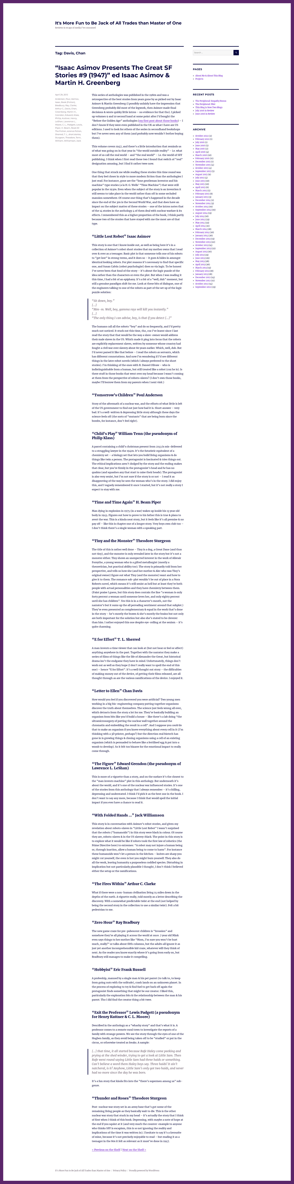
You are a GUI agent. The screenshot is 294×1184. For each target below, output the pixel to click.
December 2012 (202, 277)
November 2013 (202, 242)
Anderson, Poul (62, 99)
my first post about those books (158, 120)
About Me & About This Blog (209, 75)
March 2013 (201, 267)
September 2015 (203, 171)
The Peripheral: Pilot (205, 104)
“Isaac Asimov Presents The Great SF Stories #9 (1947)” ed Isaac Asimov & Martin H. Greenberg (113, 75)
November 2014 (203, 203)
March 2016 (201, 155)
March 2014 (201, 229)
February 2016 (202, 158)
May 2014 (200, 222)
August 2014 (201, 213)
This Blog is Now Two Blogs (208, 107)
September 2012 (203, 287)
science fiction (74, 131)
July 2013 (199, 255)
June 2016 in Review (205, 114)
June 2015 (200, 181)
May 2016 (200, 148)
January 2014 (201, 235)
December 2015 (202, 161)
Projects (199, 79)
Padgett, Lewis (74, 124)
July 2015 (199, 177)
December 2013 (202, 239)
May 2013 (199, 261)
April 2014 (200, 226)
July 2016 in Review (204, 110)
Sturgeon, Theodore (65, 137)
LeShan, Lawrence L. (65, 121)
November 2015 (203, 165)
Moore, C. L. (60, 124)
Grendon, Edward (64, 115)
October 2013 (201, 245)
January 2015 (201, 197)
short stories (75, 134)
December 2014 (202, 200)
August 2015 (201, 174)
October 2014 (201, 206)
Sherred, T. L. (61, 134)
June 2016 (200, 145)
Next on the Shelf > (134, 1149)
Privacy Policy (119, 1170)
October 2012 (201, 284)
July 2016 (199, 142)
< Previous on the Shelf (106, 1149)
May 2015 (200, 184)
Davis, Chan (71, 108)
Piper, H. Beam (62, 128)
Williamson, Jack (72, 141)
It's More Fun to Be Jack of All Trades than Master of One (118, 23)
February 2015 (202, 193)
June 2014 (200, 219)
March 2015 (201, 190)
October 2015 (201, 168)
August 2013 (201, 251)
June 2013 (200, 258)
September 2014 (203, 210)
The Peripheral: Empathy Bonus (210, 101)
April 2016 (200, 152)
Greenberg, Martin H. (65, 112)
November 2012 (203, 280)
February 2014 (202, 232)
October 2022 (201, 136)
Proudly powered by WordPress (144, 1170)
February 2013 (202, 271)
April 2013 (200, 264)
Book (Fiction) (68, 102)
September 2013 (203, 248)
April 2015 (200, 187)
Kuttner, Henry (69, 118)
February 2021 (202, 139)
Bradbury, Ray (62, 105)
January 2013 (201, 274)
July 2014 (199, 216)
